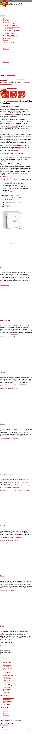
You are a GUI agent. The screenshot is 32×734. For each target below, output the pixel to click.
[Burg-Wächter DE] (16, 8)
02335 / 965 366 (4, 725)
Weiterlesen (14, 334)
